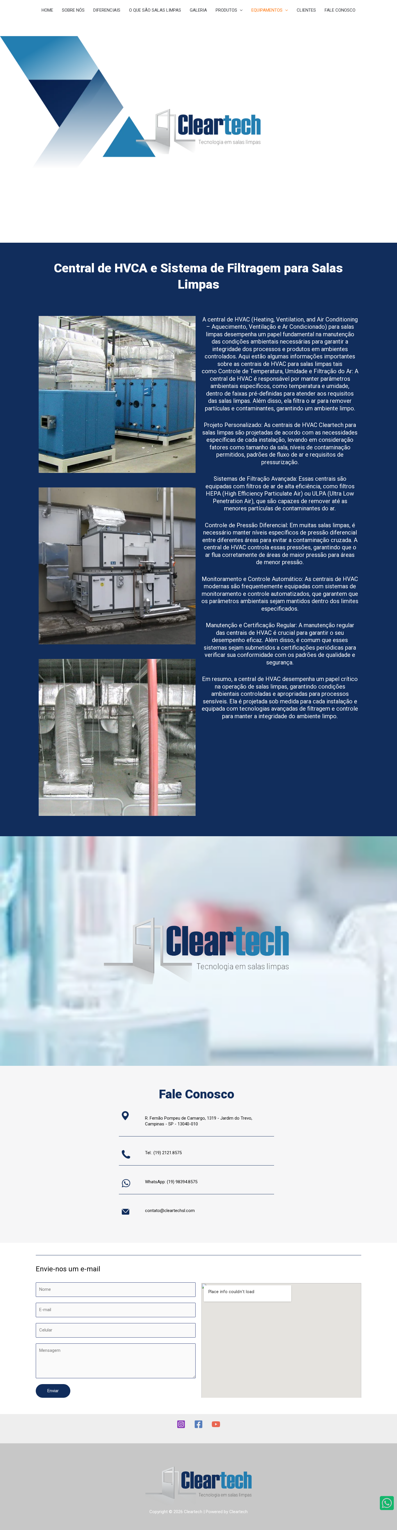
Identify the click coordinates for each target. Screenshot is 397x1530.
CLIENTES (306, 10)
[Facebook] (198, 1424)
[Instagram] (181, 1424)
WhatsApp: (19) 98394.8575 (171, 1181)
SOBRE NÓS (73, 10)
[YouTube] (216, 1424)
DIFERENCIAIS (106, 10)
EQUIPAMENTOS (266, 10)
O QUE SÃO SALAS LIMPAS (155, 10)
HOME (47, 10)
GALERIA (198, 10)
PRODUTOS (226, 10)
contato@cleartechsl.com (170, 1210)
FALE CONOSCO (340, 10)
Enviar (53, 1390)
